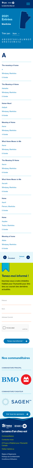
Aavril (4, 202)
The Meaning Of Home (10, 160)
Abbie (4, 240)
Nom (3, 309)
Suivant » (21, 257)
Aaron (4, 164)
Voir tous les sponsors (15, 414)
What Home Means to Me (11, 141)
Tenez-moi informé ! (15, 341)
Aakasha (5, 88)
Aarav (4, 126)
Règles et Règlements (9, 454)
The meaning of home (10, 65)
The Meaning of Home (10, 84)
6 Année (5, 115)
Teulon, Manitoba (8, 225)
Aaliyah (4, 107)
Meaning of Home (8, 122)
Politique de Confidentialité (11, 456)
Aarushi (4, 183)
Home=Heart (7, 103)
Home (4, 198)
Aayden (4, 221)
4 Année (5, 134)
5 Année (5, 77)
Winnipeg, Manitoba (9, 73)
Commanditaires (8, 436)
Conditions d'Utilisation (9, 459)
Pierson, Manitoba (8, 206)
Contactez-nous (7, 440)
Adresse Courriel (7, 317)
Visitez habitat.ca (8, 449)
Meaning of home (8, 236)
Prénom (4, 300)
